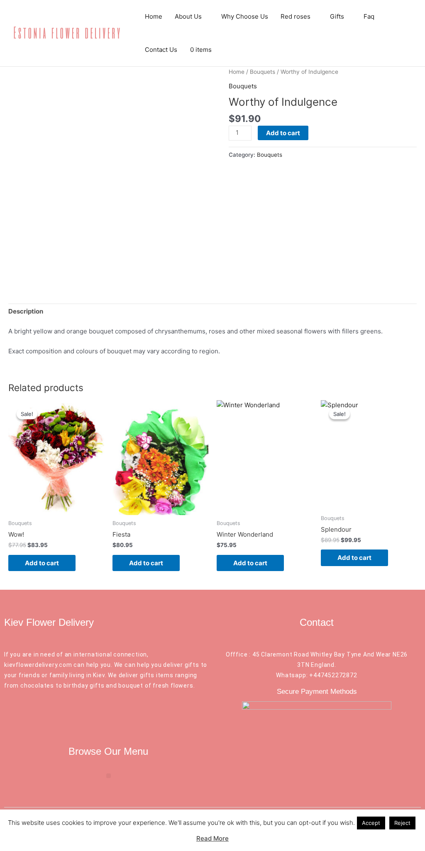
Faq (369, 16)
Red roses (295, 16)
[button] (108, 775)
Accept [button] (371, 822)
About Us (188, 16)
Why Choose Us (244, 16)
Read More (212, 838)
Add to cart (283, 133)
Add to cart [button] (42, 563)
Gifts (337, 16)
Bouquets (262, 71)
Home (153, 16)
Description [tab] (25, 311)
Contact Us (161, 49)
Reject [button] (402, 822)
